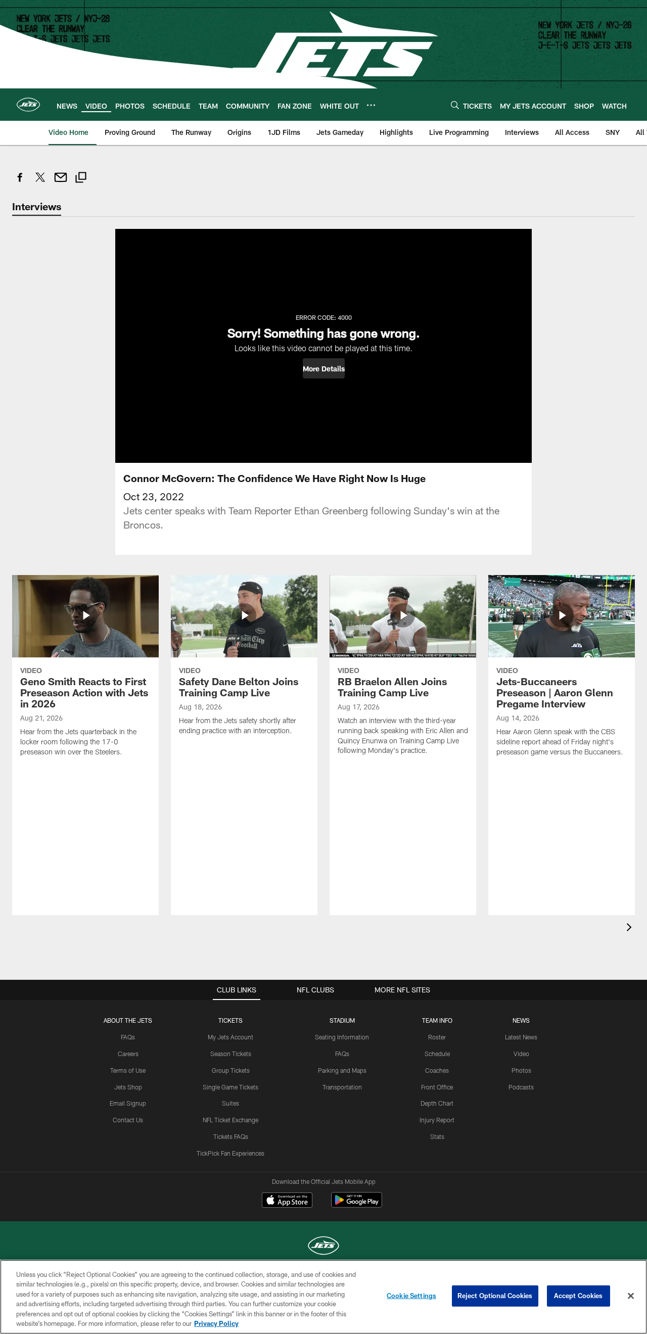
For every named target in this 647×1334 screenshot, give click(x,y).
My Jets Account (230, 1036)
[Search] (455, 105)
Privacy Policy (216, 1323)
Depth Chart (437, 1103)
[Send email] (61, 182)
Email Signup (128, 1103)
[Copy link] (81, 178)
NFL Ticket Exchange (230, 1119)
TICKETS (230, 1020)
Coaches (437, 1070)
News (521, 1020)
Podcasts (521, 1086)
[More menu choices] (371, 105)
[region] (323, 1297)
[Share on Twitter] (40, 182)
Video (521, 1053)
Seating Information (342, 1036)
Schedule (437, 1053)
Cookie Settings (411, 1296)
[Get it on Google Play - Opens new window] (356, 1205)
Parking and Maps (342, 1070)
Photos (521, 1070)
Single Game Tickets (230, 1086)
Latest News (521, 1036)
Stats (437, 1136)
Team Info (437, 1020)
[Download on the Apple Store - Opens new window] (287, 1201)
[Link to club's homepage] (28, 104)
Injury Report (437, 1119)
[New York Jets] (323, 1246)
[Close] (631, 1296)
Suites (230, 1103)
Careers (128, 1053)
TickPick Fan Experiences (230, 1153)
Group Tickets (231, 1070)
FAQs (128, 1036)
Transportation (342, 1086)
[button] (324, 368)
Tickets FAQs (230, 1136)
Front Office (437, 1086)
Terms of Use (128, 1070)
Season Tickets (230, 1053)
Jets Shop (128, 1086)
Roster (437, 1036)
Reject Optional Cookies (495, 1296)
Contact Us (128, 1119)
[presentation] (631, 928)
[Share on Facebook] (20, 182)
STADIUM (342, 1020)
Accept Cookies (578, 1296)
